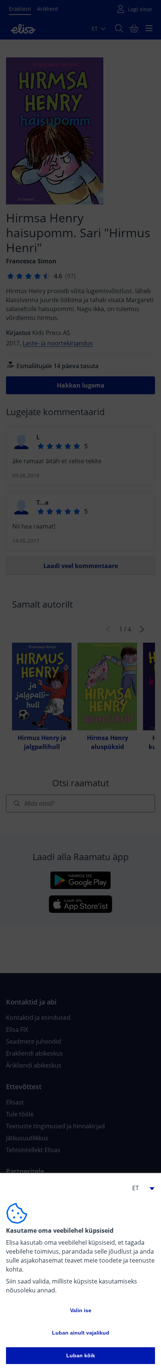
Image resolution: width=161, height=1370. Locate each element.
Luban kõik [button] (80, 1355)
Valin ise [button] (80, 1310)
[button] (140, 1188)
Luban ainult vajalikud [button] (80, 1333)
